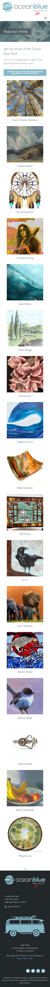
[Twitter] (33, 971)
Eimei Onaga (25, 350)
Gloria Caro (25, 396)
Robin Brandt (25, 764)
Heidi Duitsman (25, 488)
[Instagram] (38, 971)
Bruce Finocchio (25, 212)
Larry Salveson (25, 626)
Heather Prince (25, 442)
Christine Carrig (25, 258)
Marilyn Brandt (25, 672)
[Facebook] (28, 971)
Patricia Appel (25, 718)
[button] (46, 18)
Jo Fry (25, 580)
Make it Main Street (25, 958)
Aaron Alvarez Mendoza (25, 120)
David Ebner (25, 304)
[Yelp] (43, 971)
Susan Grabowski (25, 810)
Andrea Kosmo (25, 166)
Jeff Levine (25, 534)
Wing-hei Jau (25, 856)
